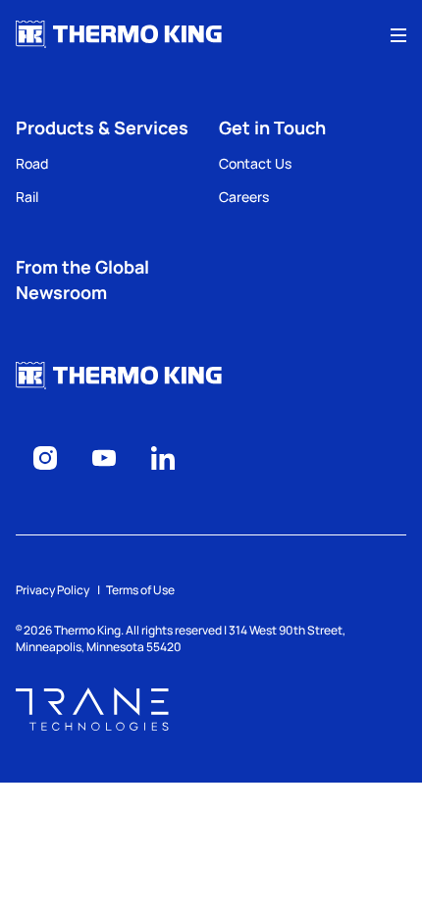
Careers (244, 196)
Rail (27, 196)
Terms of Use (140, 590)
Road (32, 163)
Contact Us (255, 163)
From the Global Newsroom (82, 279)
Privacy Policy (52, 590)
